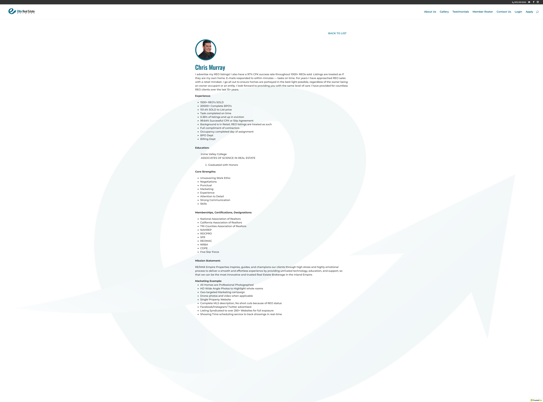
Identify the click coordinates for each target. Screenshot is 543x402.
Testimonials (461, 12)
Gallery (444, 12)
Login (518, 12)
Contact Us (504, 12)
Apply (529, 12)
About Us (430, 12)
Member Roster (483, 12)
